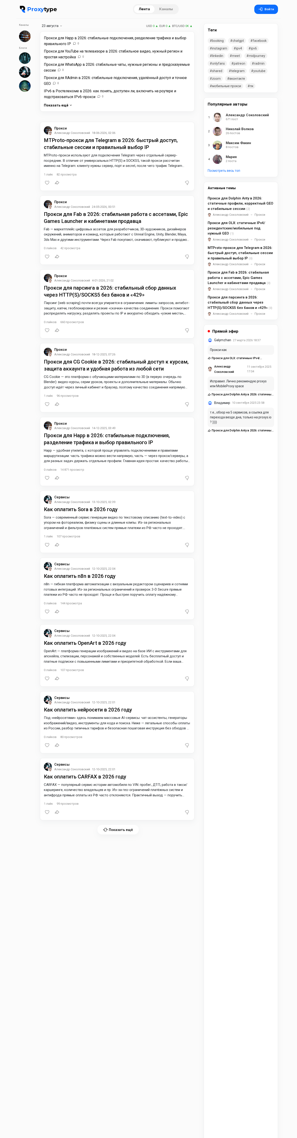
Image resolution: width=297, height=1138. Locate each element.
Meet (236, 56)
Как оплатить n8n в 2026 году (80, 576)
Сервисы (62, 497)
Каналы (166, 9)
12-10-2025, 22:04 (103, 568)
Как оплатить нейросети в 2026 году (88, 710)
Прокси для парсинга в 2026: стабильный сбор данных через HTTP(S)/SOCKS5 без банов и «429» (240, 302)
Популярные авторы (227, 104)
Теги (212, 30)
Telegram (238, 71)
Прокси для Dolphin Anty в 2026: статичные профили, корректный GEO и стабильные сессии (240, 203)
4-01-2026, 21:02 (103, 280)
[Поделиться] (57, 183)
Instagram (219, 48)
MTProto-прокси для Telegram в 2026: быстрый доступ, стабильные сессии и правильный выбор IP (240, 253)
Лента (144, 9)
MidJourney (257, 56)
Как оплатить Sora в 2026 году (81, 509)
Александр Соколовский (231, 214)
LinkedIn (217, 56)
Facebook (260, 41)
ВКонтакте (237, 78)
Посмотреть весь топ (224, 170)
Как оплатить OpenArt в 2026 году (85, 643)
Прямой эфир (225, 331)
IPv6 (254, 48)
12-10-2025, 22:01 (103, 702)
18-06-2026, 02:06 (103, 133)
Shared (217, 71)
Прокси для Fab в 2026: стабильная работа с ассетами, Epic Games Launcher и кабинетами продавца (239, 277)
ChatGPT (238, 41)
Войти (269, 9)
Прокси (60, 128)
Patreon (239, 63)
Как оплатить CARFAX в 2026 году (85, 777)
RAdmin (259, 63)
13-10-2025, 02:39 (103, 502)
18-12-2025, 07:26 (103, 354)
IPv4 (239, 48)
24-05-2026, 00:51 (103, 206)
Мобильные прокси (226, 86)
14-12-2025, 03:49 (103, 428)
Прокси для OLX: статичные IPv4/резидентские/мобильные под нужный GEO (236, 228)
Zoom (216, 78)
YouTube (259, 71)
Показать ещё (56, 105)
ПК (251, 86)
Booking (218, 41)
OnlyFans (218, 63)
